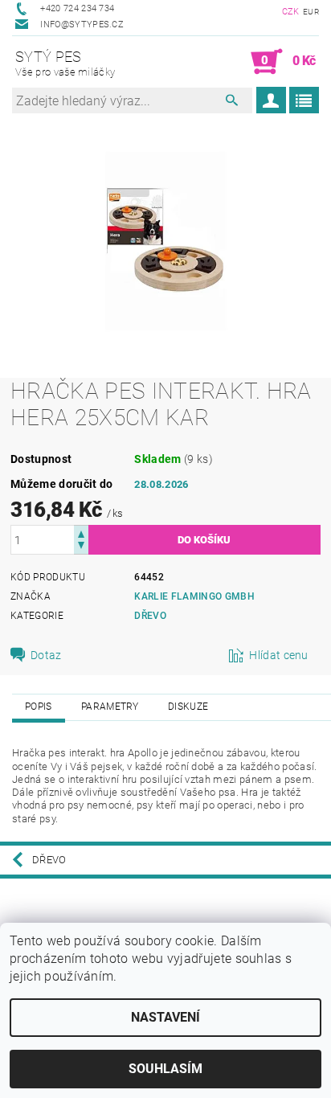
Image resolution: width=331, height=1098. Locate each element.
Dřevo (150, 615)
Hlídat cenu (279, 655)
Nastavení (165, 1017)
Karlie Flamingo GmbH (194, 596)
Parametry (110, 706)
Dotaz (46, 655)
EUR (311, 11)
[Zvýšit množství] (81, 532)
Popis (38, 706)
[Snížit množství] (81, 547)
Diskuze (188, 706)
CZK (291, 11)
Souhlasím (165, 1068)
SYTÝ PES (65, 63)
